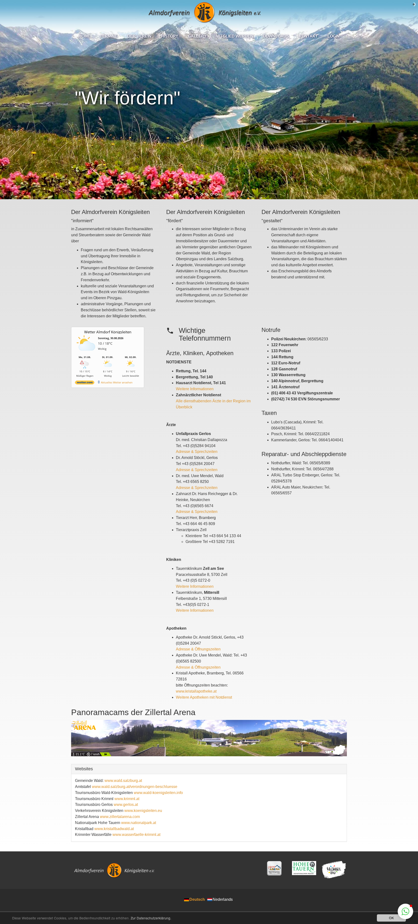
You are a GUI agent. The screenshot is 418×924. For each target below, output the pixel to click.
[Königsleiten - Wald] (274, 868)
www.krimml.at (126, 799)
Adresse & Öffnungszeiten (198, 649)
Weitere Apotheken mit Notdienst (204, 697)
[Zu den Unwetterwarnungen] (86, 353)
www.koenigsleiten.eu (143, 811)
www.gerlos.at (126, 804)
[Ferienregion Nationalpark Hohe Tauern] (304, 868)
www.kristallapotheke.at (196, 691)
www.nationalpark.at (138, 823)
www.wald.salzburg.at (123, 781)
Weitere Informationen (195, 389)
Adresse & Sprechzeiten (196, 452)
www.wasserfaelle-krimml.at (136, 834)
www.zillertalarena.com (120, 817)
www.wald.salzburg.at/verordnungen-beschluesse (134, 787)
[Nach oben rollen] (388, 911)
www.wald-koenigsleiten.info (158, 793)
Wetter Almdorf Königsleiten (107, 331)
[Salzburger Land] (334, 869)
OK (391, 917)
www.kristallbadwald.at (114, 829)
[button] (405, 911)
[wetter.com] (84, 383)
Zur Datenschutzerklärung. (151, 918)
